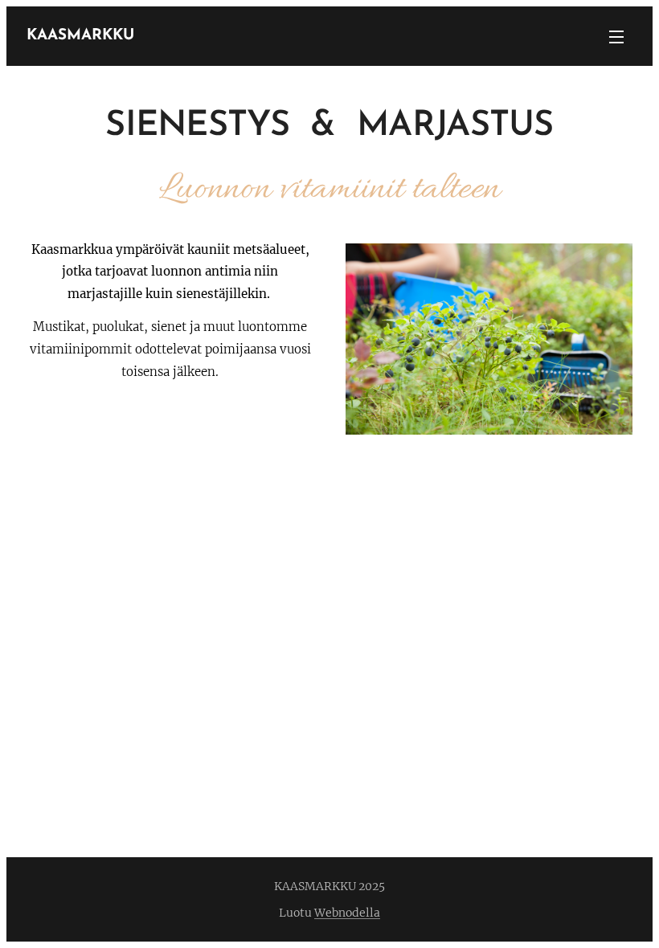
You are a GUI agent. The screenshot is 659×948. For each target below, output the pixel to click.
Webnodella (347, 912)
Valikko (616, 36)
